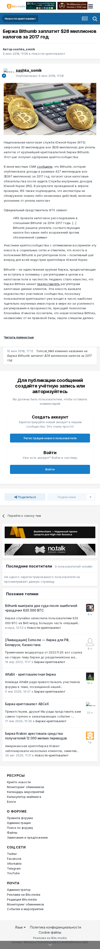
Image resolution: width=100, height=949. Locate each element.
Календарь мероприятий (25, 792)
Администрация (19, 823)
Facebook (14, 859)
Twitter (12, 854)
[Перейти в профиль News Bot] (90, 736)
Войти (50, 469)
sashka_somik (24, 49)
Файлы (12, 832)
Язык (19, 927)
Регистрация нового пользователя (50, 438)
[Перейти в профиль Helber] (90, 706)
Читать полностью (19, 337)
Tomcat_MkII (45, 351)
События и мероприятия (25, 909)
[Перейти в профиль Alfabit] (90, 676)
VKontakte (14, 863)
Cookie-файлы (50, 932)
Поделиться (26, 497)
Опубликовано (40, 76)
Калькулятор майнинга (24, 797)
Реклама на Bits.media (23, 894)
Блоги (11, 801)
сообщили (44, 166)
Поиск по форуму (20, 828)
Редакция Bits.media (22, 899)
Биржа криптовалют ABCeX (27, 704)
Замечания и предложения (27, 837)
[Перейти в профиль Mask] (90, 608)
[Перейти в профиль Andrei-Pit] (90, 642)
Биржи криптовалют (49, 662)
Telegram (14, 868)
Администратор (19, 889)
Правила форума (20, 818)
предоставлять (48, 284)
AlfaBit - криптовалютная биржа (30, 674)
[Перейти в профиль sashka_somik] (8, 73)
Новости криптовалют (48, 53)
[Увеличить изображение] (50, 109)
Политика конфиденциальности (55, 927)
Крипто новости (19, 782)
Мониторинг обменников (25, 787)
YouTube (13, 873)
